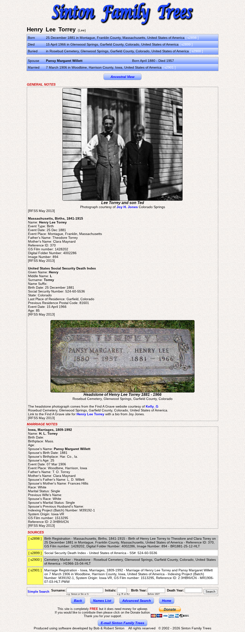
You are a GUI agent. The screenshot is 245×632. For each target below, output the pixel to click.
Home (166, 601)
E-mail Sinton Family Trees (122, 623)
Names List (102, 601)
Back (78, 601)
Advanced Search (136, 601)
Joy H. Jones (127, 207)
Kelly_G (152, 406)
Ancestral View (122, 77)
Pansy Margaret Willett (64, 61)
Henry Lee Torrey (90, 414)
